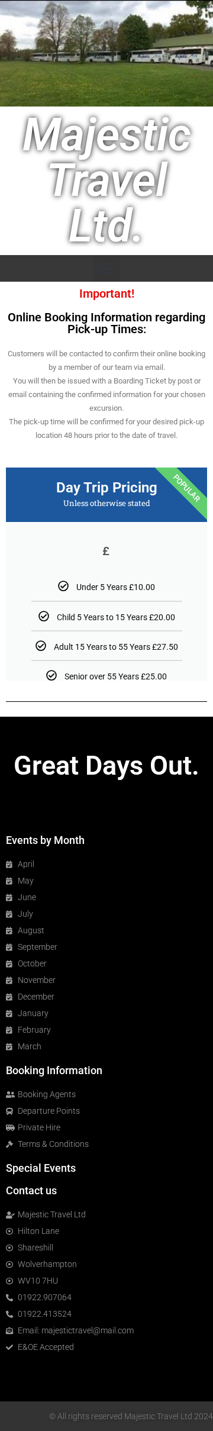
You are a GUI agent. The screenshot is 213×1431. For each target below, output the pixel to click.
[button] (106, 268)
